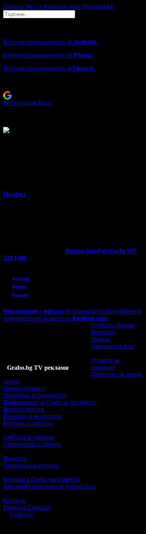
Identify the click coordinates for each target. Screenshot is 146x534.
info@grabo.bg (106, 251)
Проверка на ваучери (31, 465)
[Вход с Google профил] (73, 95)
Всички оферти (23, 409)
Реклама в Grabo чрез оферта (41, 479)
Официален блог (113, 346)
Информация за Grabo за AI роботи (50, 402)
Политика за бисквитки (34, 395)
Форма (74, 251)
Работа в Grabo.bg (27, 507)
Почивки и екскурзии (32, 416)
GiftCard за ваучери (28, 437)
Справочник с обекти (31, 444)
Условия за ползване (105, 364)
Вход (44, 103)
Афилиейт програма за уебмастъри (49, 486)
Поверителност (23, 388)
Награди (14, 500)
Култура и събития (28, 423)
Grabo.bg (21, 514)
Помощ (100, 339)
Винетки (14, 458)
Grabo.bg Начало (113, 325)
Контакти (103, 332)
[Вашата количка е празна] (4, 21)
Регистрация (20, 103)
